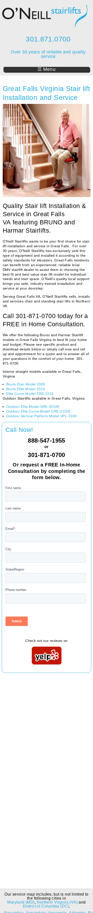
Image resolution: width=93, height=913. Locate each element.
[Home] (44, 27)
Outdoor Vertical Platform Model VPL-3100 (41, 416)
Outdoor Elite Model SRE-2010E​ (33, 407)
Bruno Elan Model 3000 (25, 384)
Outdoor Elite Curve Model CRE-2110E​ (38, 411)
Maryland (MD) (20, 902)
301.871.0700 (48, 39)
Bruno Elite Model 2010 (25, 389)
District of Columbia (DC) (46, 906)
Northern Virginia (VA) (57, 902)
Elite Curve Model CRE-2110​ (30, 394)
